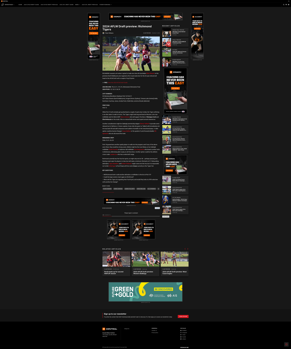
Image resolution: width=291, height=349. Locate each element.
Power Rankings (105, 4)
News (77, 4)
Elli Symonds (151, 188)
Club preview (147, 33)
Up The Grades (176, 197)
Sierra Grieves (125, 117)
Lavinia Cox (113, 154)
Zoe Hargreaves (139, 149)
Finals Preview (176, 39)
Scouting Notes (177, 127)
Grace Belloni (126, 131)
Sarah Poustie (113, 149)
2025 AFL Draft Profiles (90, 4)
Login (157, 208)
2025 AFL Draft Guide (66, 4)
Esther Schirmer (127, 163)
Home (20, 4)
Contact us (154, 330)
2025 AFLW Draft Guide (31, 4)
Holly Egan (112, 166)
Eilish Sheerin (150, 73)
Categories (126, 328)
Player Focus (176, 177)
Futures (174, 49)
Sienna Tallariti (144, 123)
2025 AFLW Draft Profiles (49, 4)
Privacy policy (155, 332)
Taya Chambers (114, 163)
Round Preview (176, 59)
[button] (185, 248)
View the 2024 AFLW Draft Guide (117, 82)
